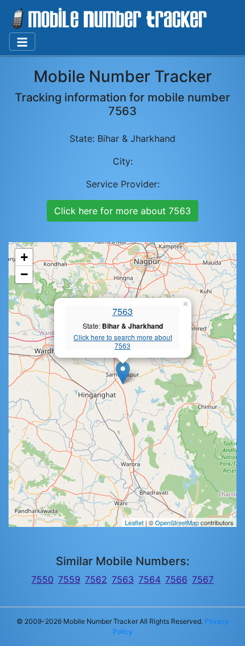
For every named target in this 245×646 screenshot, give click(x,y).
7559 (69, 579)
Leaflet (134, 522)
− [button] (24, 274)
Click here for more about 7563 (122, 210)
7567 (203, 579)
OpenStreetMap (177, 522)
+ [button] (24, 257)
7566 (176, 579)
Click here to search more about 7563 (123, 341)
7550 (42, 579)
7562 (96, 579)
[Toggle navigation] (22, 41)
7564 (149, 579)
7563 (122, 311)
